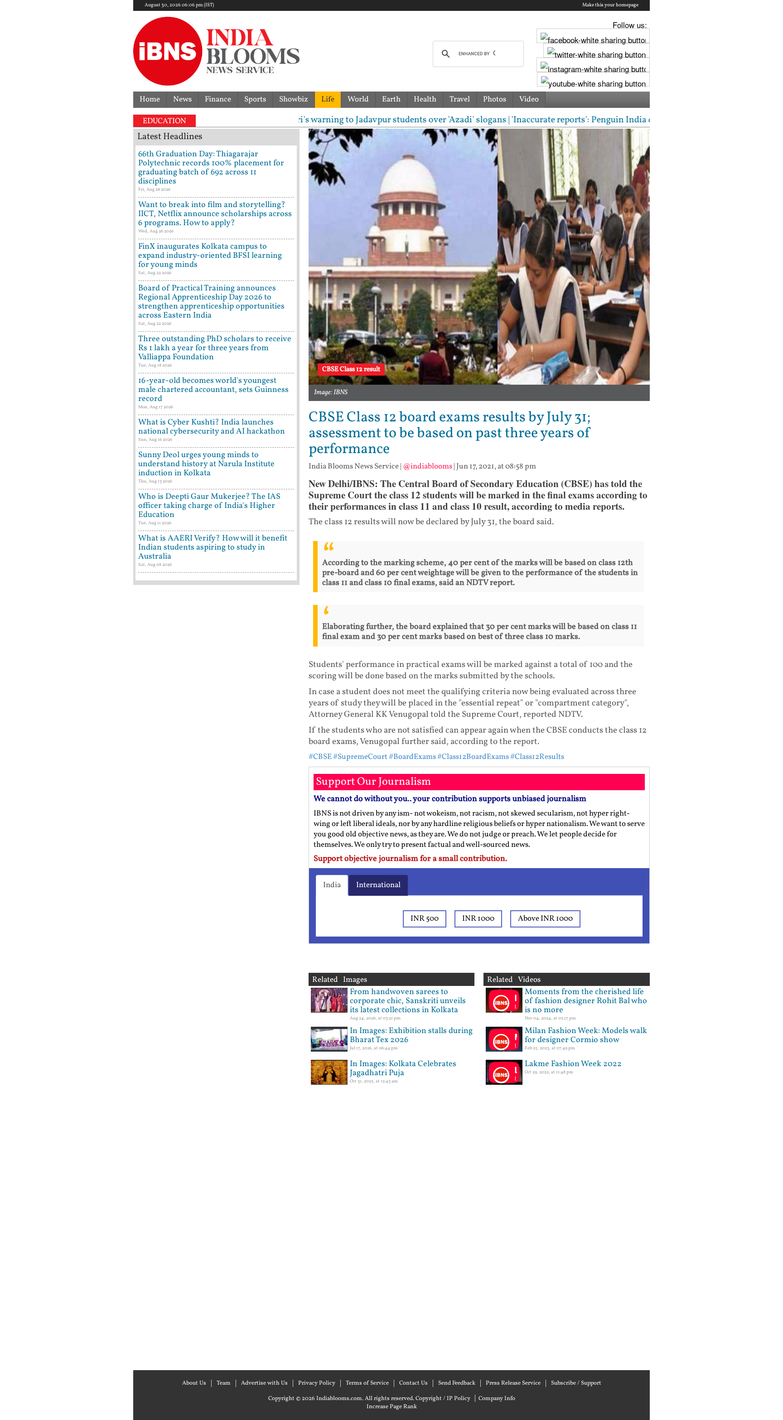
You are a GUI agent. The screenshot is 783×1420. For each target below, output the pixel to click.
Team (224, 1383)
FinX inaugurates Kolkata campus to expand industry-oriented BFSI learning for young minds (210, 255)
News (182, 99)
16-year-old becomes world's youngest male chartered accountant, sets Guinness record (213, 390)
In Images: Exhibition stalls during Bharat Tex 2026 (411, 1035)
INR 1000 (478, 918)
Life (327, 99)
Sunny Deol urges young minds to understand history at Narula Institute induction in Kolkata (206, 464)
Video (529, 99)
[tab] (332, 885)
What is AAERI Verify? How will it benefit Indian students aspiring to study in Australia (212, 547)
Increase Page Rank (392, 1407)
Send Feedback (456, 1383)
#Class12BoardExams (473, 757)
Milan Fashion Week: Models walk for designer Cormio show (586, 1035)
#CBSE (320, 757)
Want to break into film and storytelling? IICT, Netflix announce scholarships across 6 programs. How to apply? (215, 214)
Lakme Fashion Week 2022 (573, 1064)
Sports (255, 99)
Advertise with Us (264, 1383)
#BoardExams (412, 757)
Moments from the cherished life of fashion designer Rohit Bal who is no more (586, 1001)
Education (164, 121)
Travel (460, 99)
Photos (494, 99)
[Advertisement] (216, 976)
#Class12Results (537, 757)
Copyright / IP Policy (443, 1399)
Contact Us (413, 1383)
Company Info (496, 1399)
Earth (391, 99)
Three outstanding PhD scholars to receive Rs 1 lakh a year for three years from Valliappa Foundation (214, 348)
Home (150, 99)
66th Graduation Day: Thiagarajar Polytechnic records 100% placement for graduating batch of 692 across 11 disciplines (211, 168)
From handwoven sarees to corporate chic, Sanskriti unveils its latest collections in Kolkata (408, 1001)
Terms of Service (367, 1383)
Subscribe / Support (576, 1383)
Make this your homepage (610, 5)
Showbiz (293, 99)
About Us (194, 1383)
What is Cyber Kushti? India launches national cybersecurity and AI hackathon (211, 427)
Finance (218, 99)
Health (425, 99)
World (358, 99)
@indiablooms (427, 466)
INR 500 (425, 918)
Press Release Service (513, 1383)
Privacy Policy (316, 1383)
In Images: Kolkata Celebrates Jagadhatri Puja (403, 1068)
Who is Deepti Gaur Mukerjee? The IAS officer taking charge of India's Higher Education (209, 506)
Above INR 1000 (545, 918)
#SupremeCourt (360, 757)
